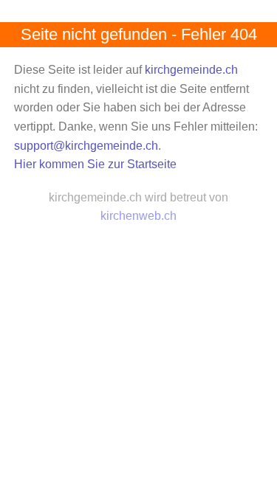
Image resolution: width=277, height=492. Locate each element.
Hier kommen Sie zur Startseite (95, 164)
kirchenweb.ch (138, 215)
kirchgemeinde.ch (191, 69)
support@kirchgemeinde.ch (86, 145)
